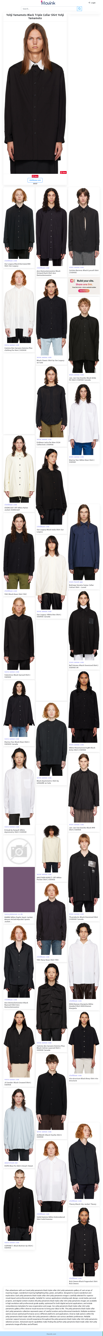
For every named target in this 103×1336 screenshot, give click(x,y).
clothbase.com (35, 180)
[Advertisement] (23, 393)
